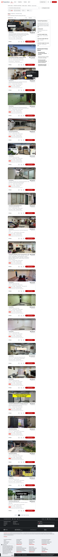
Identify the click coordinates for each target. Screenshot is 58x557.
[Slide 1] (19, 78)
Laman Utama (10, 5)
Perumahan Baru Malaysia (46, 539)
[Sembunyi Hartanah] (32, 20)
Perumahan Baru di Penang (46, 543)
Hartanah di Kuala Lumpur (33, 548)
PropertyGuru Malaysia (7, 539)
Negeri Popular (31, 546)
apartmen (45, 25)
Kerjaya (5, 525)
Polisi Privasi (10, 548)
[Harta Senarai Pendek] (34, 20)
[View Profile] (11, 20)
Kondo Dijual (18, 540)
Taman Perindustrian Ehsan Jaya (42, 30)
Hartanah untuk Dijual (17, 5)
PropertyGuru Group (7, 521)
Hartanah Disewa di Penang (20, 549)
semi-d (48, 25)
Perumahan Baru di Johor (45, 540)
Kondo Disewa (31, 540)
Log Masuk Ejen (44, 548)
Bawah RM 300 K (45, 35)
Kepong (29, 5)
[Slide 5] (22, 78)
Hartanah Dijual (18, 539)
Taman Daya (39, 31)
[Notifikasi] (50, 2)
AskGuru (5, 540)
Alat (42, 546)
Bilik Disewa (31, 543)
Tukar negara (40, 521)
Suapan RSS (43, 550)
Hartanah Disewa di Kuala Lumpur (21, 548)
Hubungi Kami (15, 521)
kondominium (41, 25)
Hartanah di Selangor (32, 549)
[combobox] (24, 8)
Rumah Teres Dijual (19, 543)
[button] (9, 13)
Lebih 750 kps (39, 44)
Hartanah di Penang (32, 550)
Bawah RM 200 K (40, 35)
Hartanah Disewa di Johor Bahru (21, 550)
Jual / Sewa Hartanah (45, 549)
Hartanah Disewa (32, 539)
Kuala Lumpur (24, 5)
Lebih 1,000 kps (44, 44)
